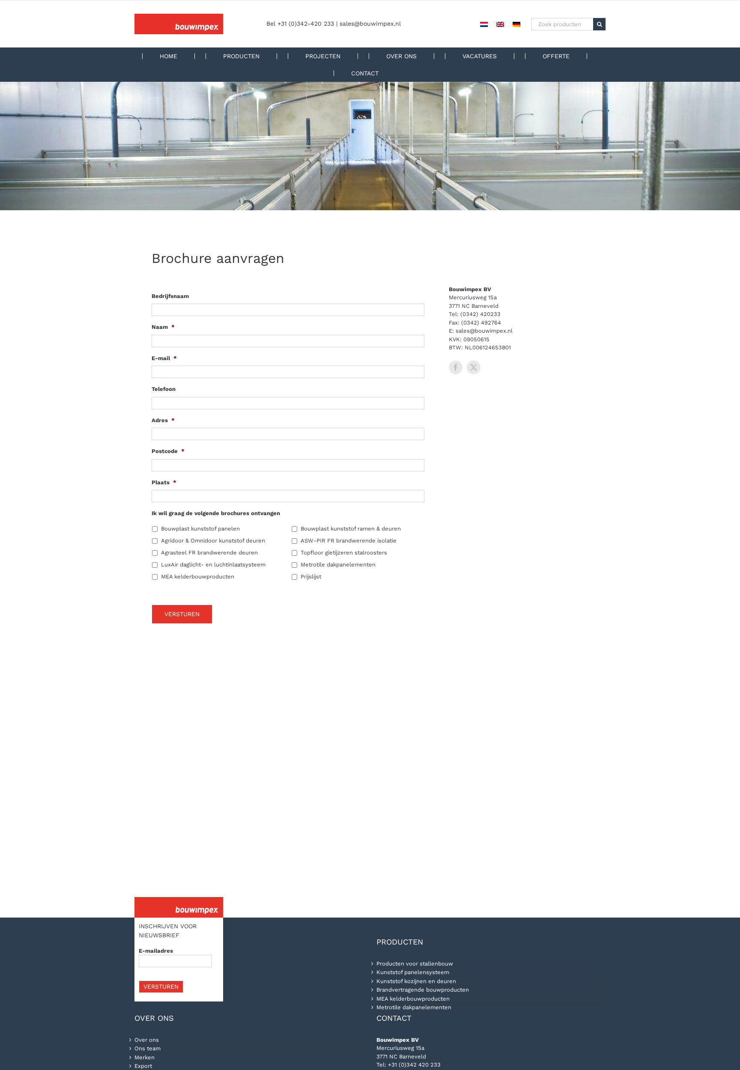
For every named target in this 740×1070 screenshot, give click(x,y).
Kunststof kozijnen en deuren (416, 981)
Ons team (147, 1048)
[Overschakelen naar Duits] (516, 24)
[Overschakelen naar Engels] (500, 24)
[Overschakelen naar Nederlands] (484, 24)
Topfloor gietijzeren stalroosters (344, 552)
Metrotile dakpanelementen (338, 564)
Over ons (146, 1040)
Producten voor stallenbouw (414, 963)
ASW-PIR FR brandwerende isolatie (349, 540)
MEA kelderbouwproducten (197, 576)
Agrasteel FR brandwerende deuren (209, 552)
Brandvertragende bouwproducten (422, 990)
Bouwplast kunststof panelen (200, 528)
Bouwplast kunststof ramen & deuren (351, 528)
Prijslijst (311, 576)
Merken (144, 1057)
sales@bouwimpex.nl (370, 23)
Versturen (182, 614)
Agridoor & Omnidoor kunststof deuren (213, 540)
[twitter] (473, 367)
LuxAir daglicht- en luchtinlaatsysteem (213, 564)
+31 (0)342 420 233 (414, 1064)
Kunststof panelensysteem (412, 972)
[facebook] (455, 367)
